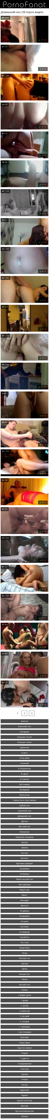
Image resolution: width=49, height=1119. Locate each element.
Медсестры (24, 889)
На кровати (24, 916)
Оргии (24, 969)
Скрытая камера (24, 1048)
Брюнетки (24, 747)
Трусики (24, 1074)
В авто (24, 752)
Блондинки (24, 731)
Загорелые (24, 832)
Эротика (24, 1106)
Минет (24, 895)
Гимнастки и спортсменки (24, 800)
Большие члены (24, 742)
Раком (24, 979)
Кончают (24, 858)
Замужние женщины (24, 837)
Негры (24, 953)
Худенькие (24, 1090)
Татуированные (24, 1063)
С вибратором (24, 995)
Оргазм (24, 963)
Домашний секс (24, 816)
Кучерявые (24, 868)
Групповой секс (24, 810)
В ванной (24, 763)
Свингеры (24, 1037)
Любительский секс (24, 879)
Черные (24, 1095)
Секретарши (24, 1042)
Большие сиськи (24, 737)
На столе (25, 942)
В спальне (24, 779)
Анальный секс (24, 726)
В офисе (24, 774)
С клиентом (24, 1011)
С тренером (24, 1026)
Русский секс (24, 984)
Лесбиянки (24, 874)
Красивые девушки (24, 863)
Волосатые (24, 795)
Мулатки (24, 905)
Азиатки (24, 721)
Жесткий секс (24, 826)
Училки (24, 1079)
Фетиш (25, 1084)
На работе (24, 937)
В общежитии (24, 768)
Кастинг (24, 853)
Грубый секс (24, 805)
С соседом (24, 1021)
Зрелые (24, 842)
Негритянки (24, 947)
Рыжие (25, 990)
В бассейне (24, 758)
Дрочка (24, 821)
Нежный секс (24, 958)
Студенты (24, 1058)
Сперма (24, 1053)
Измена (24, 847)
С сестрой (24, 1016)
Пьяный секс (24, 974)
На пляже (24, 926)
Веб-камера (24, 784)
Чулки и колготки (24, 1100)
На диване (24, 911)
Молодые (24, 900)
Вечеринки (24, 789)
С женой (24, 1005)
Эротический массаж (24, 1111)
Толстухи (24, 1069)
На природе (24, 932)
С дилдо (24, 1000)
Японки (24, 1116)
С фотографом (24, 1032)
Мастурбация (25, 884)
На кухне (24, 921)
